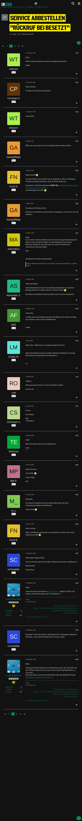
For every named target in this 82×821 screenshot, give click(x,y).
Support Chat (53, 591)
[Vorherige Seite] (3, 46)
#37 (77, 553)
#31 (77, 377)
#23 (77, 112)
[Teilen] (78, 42)
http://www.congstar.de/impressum (38, 677)
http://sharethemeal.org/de (36, 617)
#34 (76, 465)
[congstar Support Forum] (7, 4)
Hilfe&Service (72, 606)
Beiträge (8, 615)
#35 (76, 495)
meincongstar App (70, 613)
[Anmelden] (35, 4)
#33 (77, 435)
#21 (77, 53)
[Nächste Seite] (22, 46)
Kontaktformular (52, 608)
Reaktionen (8, 611)
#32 (77, 406)
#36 (76, 524)
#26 (77, 204)
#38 (76, 583)
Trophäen (8, 613)
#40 (76, 659)
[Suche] (73, 4)
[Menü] (79, 4)
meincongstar (57, 610)
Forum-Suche (59, 606)
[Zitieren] (76, 73)
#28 (77, 279)
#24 (77, 141)
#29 (76, 309)
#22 (77, 82)
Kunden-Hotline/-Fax (68, 608)
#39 (76, 630)
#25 (76, 170)
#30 (76, 341)
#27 (77, 233)
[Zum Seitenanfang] (79, 818)
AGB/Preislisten (71, 610)
